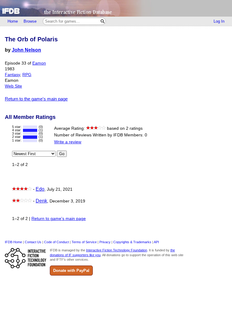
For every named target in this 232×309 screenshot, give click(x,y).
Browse (30, 21)
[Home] (116, 8)
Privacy (105, 242)
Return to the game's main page (36, 98)
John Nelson (26, 50)
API (156, 242)
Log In (219, 21)
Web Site (13, 86)
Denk (41, 200)
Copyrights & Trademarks (132, 242)
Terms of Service (84, 242)
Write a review (67, 142)
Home (13, 21)
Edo (40, 189)
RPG (26, 74)
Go (61, 153)
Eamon (39, 63)
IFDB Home (13, 242)
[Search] (102, 21)
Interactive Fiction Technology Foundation (116, 250)
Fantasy (12, 74)
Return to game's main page (58, 218)
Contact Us (33, 242)
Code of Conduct (56, 242)
